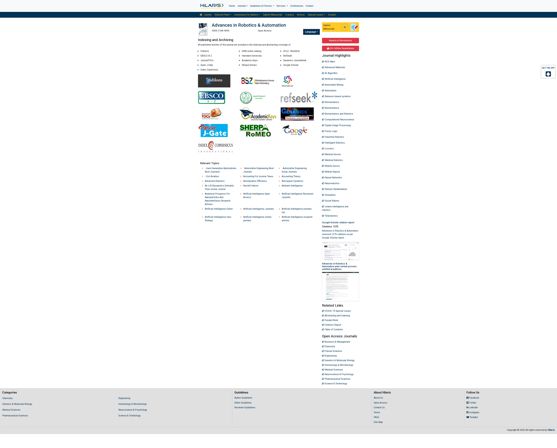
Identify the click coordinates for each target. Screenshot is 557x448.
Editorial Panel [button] (222, 14)
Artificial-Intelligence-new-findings (218, 219)
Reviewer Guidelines (244, 407)
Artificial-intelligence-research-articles (297, 219)
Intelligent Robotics (334, 142)
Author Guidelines (243, 397)
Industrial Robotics (334, 137)
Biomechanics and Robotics (338, 113)
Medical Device (332, 154)
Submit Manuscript (272, 14)
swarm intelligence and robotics (335, 208)
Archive (301, 14)
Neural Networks (333, 177)
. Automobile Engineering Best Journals (258, 170)
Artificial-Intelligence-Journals (258, 208)
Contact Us (379, 407)
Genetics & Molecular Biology (17, 404)
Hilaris (551, 430)
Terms (377, 412)
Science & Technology (129, 415)
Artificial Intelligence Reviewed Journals (297, 195)
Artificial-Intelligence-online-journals (257, 219)
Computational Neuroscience (339, 119)
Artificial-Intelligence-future (219, 208)
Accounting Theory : (291, 176)
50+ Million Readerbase (341, 48)
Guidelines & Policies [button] (261, 5)
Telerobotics (331, 215)
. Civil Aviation (212, 176)
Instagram (474, 412)
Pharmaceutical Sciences (15, 415)
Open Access (380, 402)
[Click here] (211, 6)
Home (232, 5)
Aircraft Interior (250, 185)
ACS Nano (329, 61)
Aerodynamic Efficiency (255, 181)
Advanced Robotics (215, 181)
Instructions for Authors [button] (246, 14)
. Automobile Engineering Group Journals (294, 170)
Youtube (473, 417)
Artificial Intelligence (335, 79)
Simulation (330, 195)
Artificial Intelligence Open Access (256, 195)
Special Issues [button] (315, 14)
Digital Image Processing (337, 125)
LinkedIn (473, 407)
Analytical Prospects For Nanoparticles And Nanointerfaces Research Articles (217, 199)
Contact (309, 5)
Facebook (474, 397)
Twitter (472, 402)
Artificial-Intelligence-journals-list (297, 210)
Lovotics (329, 148)
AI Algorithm (330, 73)
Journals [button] (241, 5)
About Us (378, 397)
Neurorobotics (331, 183)
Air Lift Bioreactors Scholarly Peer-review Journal (219, 187)
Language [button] (310, 31)
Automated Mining (333, 84)
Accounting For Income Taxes (258, 176)
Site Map (378, 422)
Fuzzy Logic (330, 131)
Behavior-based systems (337, 96)
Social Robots (331, 200)
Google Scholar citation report (338, 222)
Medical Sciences (11, 409)
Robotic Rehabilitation (335, 189)
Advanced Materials (334, 67)
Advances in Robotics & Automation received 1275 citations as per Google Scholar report (340, 234)
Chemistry (7, 398)
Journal (207, 14)
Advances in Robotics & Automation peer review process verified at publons (339, 266)
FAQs (376, 417)
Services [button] (281, 5)
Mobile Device (332, 166)
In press (289, 14)
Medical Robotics (333, 160)
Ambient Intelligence (292, 185)
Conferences (296, 5)
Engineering (124, 398)
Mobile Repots (332, 171)
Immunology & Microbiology (132, 404)
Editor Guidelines (243, 402)
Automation (330, 90)
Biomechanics (331, 102)
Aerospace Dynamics (292, 181)
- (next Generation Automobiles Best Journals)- (220, 170)
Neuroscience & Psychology (132, 409)
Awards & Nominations (340, 40)
